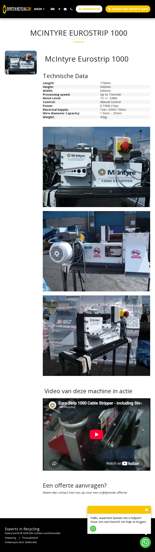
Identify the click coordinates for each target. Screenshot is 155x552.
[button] (59, 9)
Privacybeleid (30, 538)
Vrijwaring (10, 538)
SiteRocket (31, 542)
